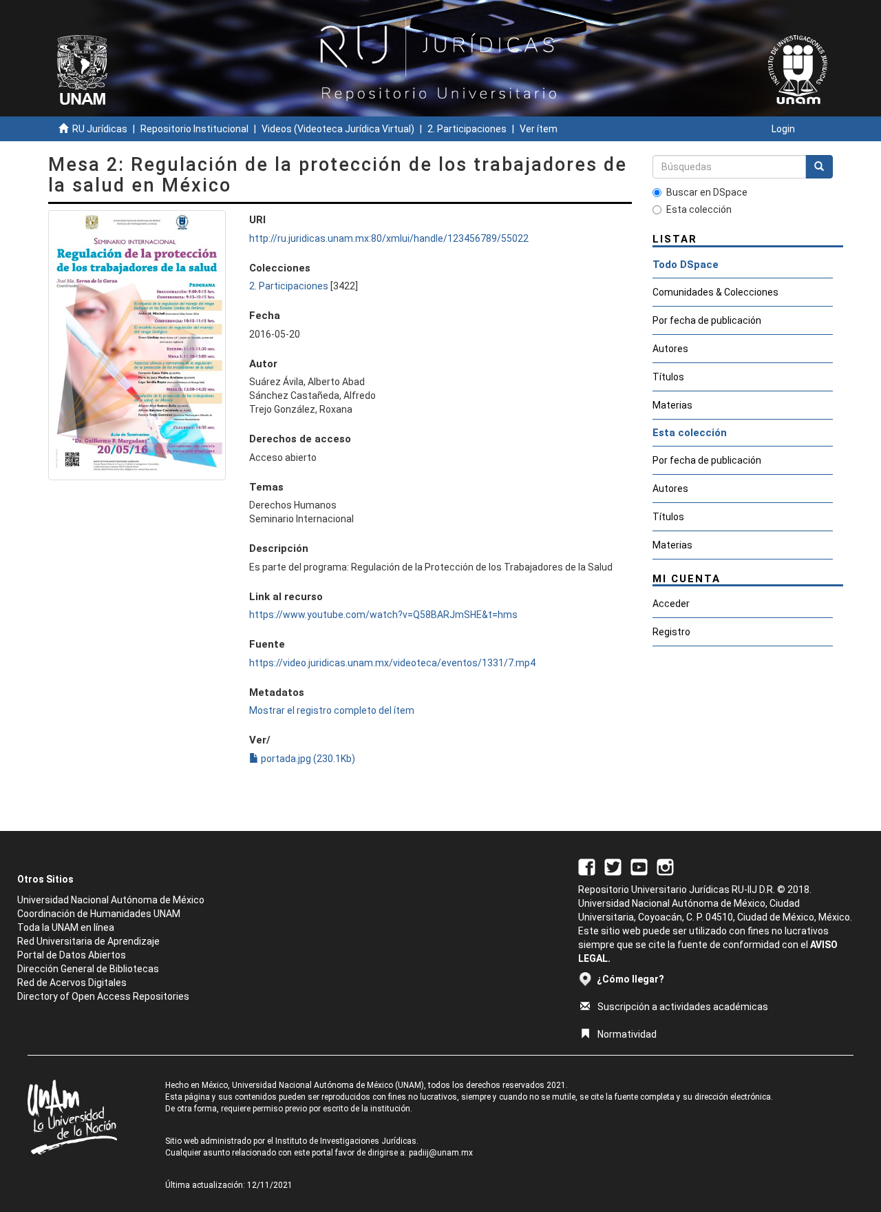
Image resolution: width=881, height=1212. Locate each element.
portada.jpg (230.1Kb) (307, 758)
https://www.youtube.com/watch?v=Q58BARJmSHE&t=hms (383, 614)
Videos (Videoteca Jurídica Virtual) (338, 128)
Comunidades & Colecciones (715, 292)
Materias (672, 405)
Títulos (668, 376)
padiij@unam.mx (441, 1153)
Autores (670, 348)
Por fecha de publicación (706, 320)
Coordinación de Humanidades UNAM (98, 913)
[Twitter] (613, 866)
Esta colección (699, 209)
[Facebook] (586, 866)
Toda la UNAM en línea (65, 927)
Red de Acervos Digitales (72, 982)
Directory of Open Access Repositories (103, 996)
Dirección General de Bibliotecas (88, 968)
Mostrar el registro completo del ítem (331, 710)
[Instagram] (665, 866)
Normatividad (627, 1034)
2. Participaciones (467, 128)
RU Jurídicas (99, 128)
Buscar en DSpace (706, 192)
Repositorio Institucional (194, 128)
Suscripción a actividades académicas (682, 1006)
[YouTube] (639, 866)
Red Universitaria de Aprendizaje (88, 941)
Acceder (671, 603)
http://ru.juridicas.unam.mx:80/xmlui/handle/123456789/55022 (389, 238)
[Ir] (819, 166)
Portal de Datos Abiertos (71, 955)
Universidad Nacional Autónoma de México (110, 899)
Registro (671, 631)
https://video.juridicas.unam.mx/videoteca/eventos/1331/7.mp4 (392, 662)
